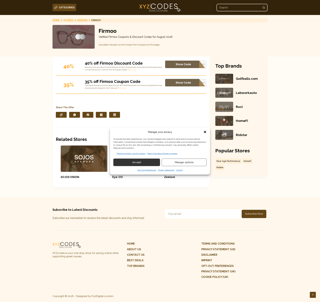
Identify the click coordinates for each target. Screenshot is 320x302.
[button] (205, 132)
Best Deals (135, 260)
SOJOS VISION (65, 177)
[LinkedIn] (114, 115)
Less (134, 70)
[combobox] (238, 7)
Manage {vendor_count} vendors (131, 153)
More (130, 70)
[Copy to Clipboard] (61, 115)
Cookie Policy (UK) (214, 277)
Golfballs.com (247, 78)
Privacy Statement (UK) (218, 271)
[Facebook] (87, 115)
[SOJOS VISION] (79, 159)
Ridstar (241, 135)
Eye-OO (113, 177)
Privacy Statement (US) (218, 249)
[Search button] (263, 7)
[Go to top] (313, 295)
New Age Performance (228, 161)
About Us (134, 249)
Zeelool (165, 177)
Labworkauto (246, 93)
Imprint (179, 170)
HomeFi (242, 121)
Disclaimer (209, 254)
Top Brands (135, 266)
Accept (136, 162)
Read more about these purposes (162, 153)
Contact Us (135, 254)
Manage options (184, 162)
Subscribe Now (254, 213)
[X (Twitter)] (101, 115)
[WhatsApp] (74, 115)
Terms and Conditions (218, 243)
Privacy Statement (166, 170)
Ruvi (239, 107)
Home (131, 243)
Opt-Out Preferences (147, 170)
